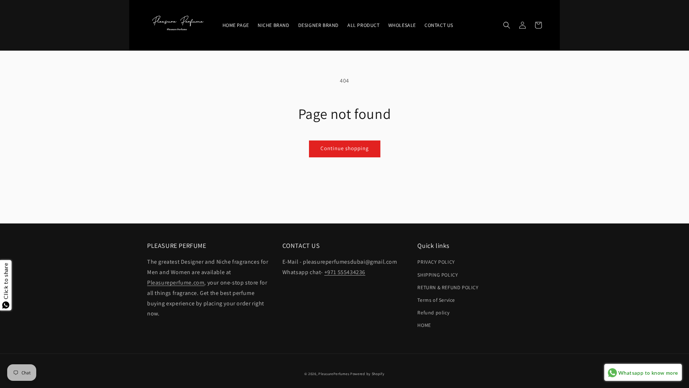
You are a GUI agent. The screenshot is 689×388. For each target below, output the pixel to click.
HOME (424, 325)
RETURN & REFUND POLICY (447, 287)
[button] (507, 25)
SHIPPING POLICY (437, 275)
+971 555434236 (344, 272)
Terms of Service (436, 300)
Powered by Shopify (367, 373)
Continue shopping (344, 148)
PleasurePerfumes (333, 373)
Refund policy (433, 312)
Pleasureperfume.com (175, 282)
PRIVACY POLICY (436, 262)
